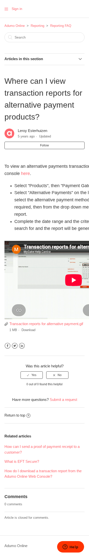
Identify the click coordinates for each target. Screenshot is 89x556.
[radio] (32, 375)
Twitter (15, 346)
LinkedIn (22, 346)
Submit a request (63, 399)
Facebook (7, 346)
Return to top (14, 415)
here (25, 173)
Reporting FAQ (60, 26)
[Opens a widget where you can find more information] (70, 547)
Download (28, 330)
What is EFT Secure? (21, 461)
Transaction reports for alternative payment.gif (46, 324)
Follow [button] (44, 145)
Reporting (37, 26)
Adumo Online (14, 26)
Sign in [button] (17, 9)
